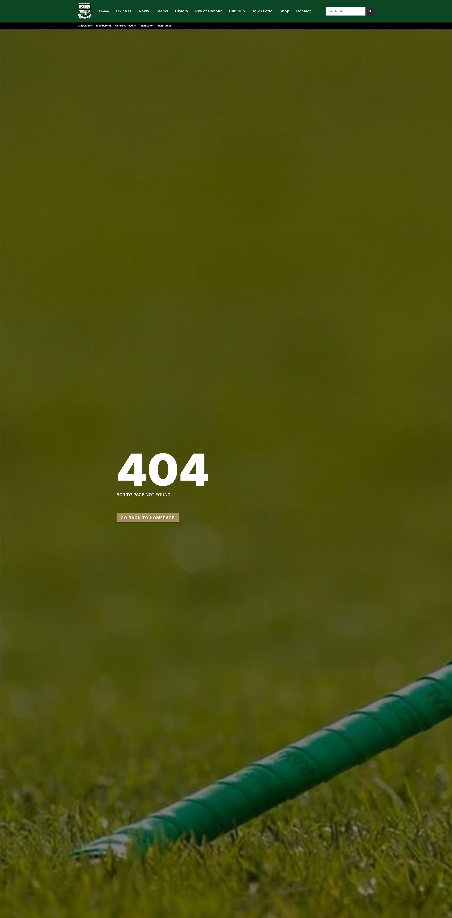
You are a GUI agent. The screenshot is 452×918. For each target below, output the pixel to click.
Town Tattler (163, 25)
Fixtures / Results (125, 25)
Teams (162, 11)
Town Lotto (262, 11)
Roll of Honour (208, 11)
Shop (284, 11)
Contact (303, 11)
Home (104, 11)
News (144, 11)
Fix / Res (124, 11)
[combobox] (345, 11)
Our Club (237, 11)
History (181, 11)
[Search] (369, 11)
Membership (104, 25)
